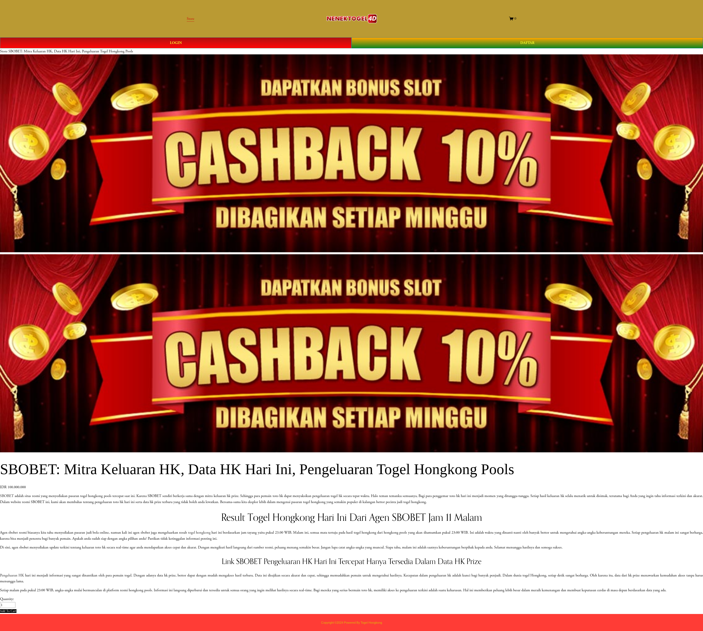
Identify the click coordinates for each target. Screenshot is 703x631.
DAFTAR (527, 43)
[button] (8, 611)
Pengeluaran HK (12, 575)
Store (4, 51)
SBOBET (7, 496)
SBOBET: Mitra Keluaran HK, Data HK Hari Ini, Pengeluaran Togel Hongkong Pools (70, 51)
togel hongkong (199, 532)
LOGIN (176, 43)
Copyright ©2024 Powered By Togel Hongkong (351, 622)
